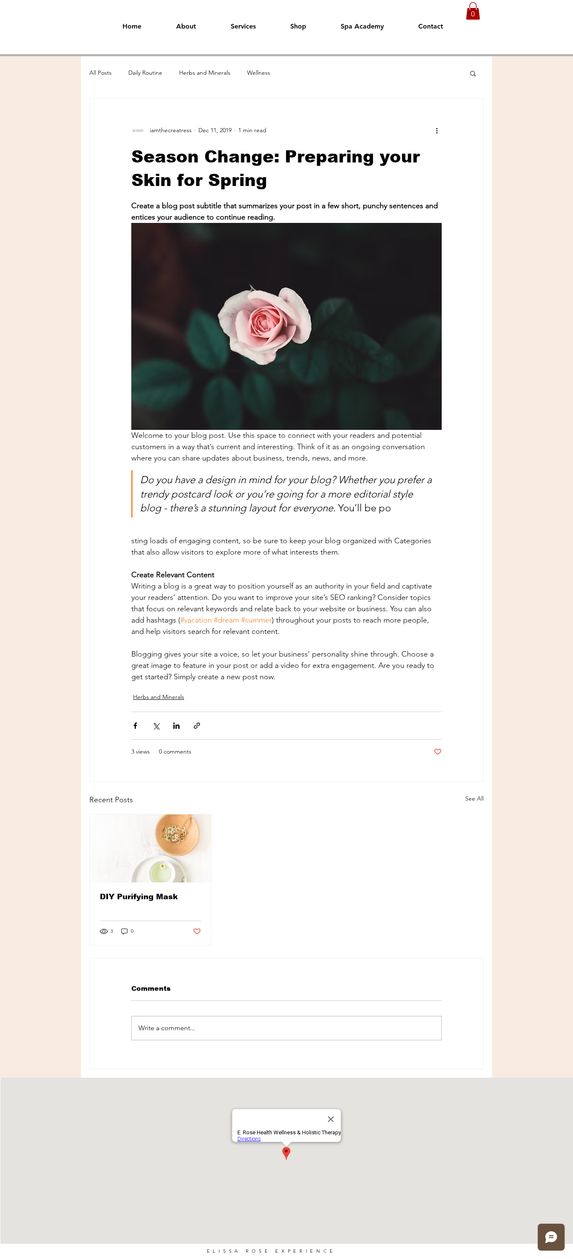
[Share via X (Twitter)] (156, 726)
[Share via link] (197, 726)
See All (474, 798)
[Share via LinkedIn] (176, 726)
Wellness (258, 72)
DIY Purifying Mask (139, 897)
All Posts (100, 72)
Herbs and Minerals (204, 72)
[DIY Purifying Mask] (150, 848)
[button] (473, 11)
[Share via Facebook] (135, 726)
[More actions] (437, 131)
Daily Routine (145, 72)
